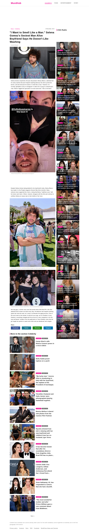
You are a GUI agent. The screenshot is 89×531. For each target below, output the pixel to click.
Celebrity (48, 3)
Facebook (15, 328)
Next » (32, 516)
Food (56, 3)
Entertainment (66, 3)
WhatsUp (37, 328)
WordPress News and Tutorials (49, 528)
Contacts (21, 528)
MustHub (16, 3)
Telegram (48, 328)
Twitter (26, 328)
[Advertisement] (44, 17)
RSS (31, 528)
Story (76, 3)
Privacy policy (14, 528)
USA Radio (62, 30)
